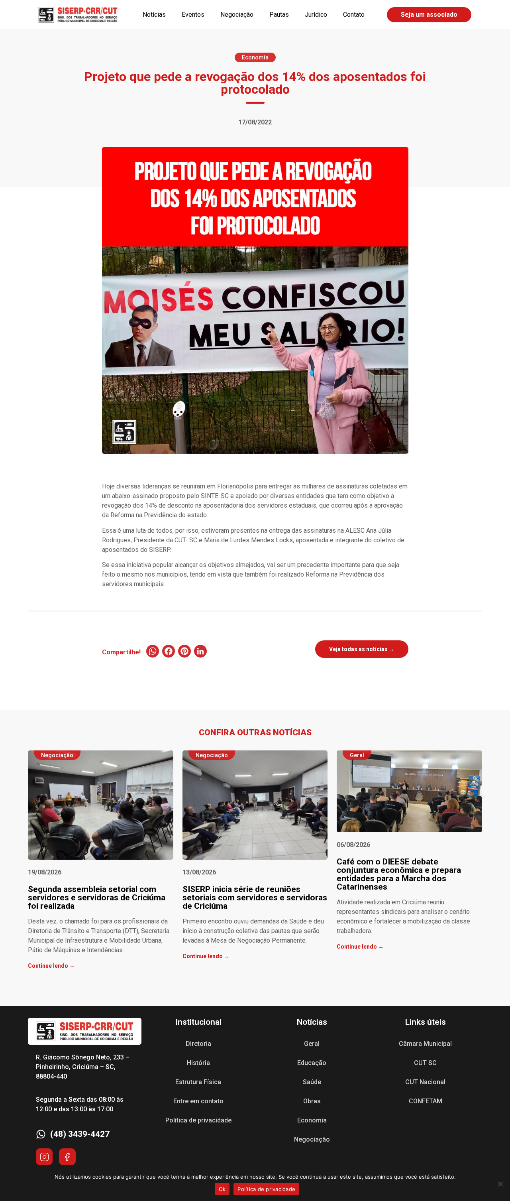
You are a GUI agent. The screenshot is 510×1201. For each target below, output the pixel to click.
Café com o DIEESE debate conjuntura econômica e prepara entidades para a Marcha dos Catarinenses (399, 874)
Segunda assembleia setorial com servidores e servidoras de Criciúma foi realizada (96, 897)
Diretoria (198, 1043)
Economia (312, 1120)
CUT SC (425, 1063)
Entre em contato (198, 1101)
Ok (222, 1189)
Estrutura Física (198, 1082)
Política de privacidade (198, 1120)
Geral (312, 1043)
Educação (311, 1063)
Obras (312, 1101)
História (198, 1063)
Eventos (193, 14)
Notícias (154, 14)
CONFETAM (425, 1101)
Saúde (312, 1082)
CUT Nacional (425, 1082)
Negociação (236, 14)
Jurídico (316, 14)
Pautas (279, 14)
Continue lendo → (51, 966)
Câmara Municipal (425, 1043)
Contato (354, 14)
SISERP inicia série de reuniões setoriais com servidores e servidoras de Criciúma (254, 897)
